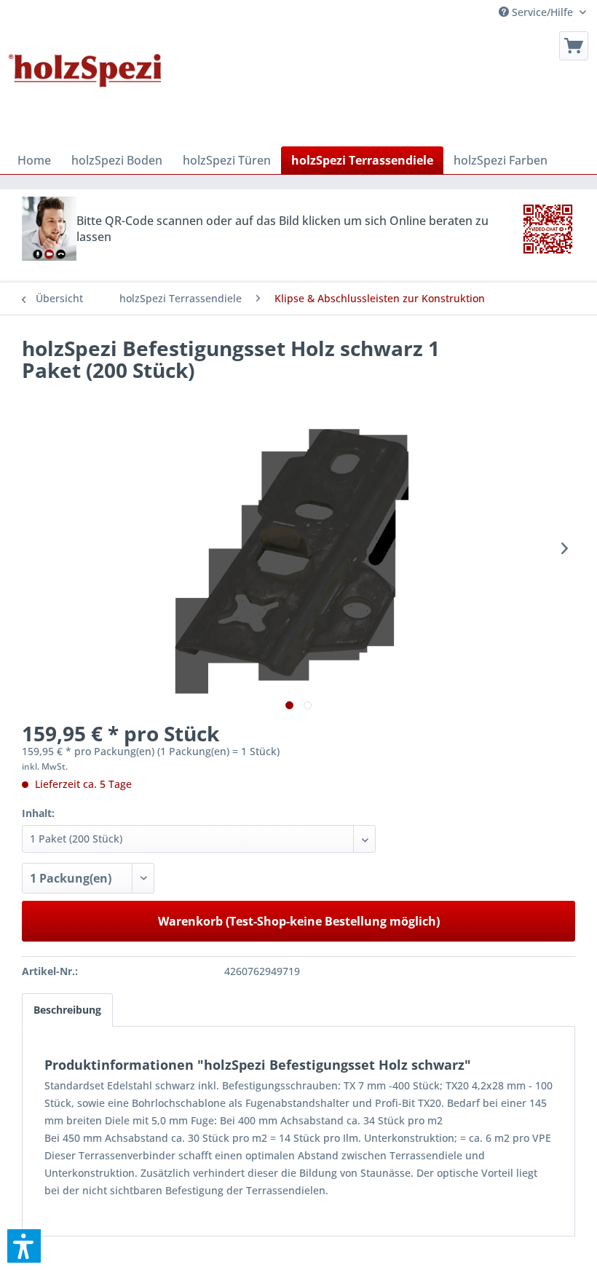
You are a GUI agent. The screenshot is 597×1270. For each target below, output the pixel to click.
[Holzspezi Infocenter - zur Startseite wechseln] (85, 85)
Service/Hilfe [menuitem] (542, 12)
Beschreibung (67, 1010)
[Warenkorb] (573, 45)
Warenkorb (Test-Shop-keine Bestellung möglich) (299, 921)
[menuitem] (573, 45)
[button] (24, 1246)
